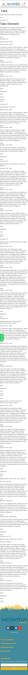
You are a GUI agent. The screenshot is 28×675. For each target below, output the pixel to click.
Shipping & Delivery (7, 647)
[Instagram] (12, 628)
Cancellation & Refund (8, 643)
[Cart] (23, 4)
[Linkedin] (16, 628)
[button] (3, 4)
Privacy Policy (5, 651)
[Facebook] (8, 628)
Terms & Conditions (7, 639)
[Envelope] (20, 628)
